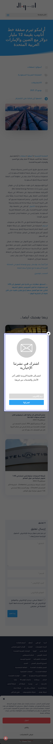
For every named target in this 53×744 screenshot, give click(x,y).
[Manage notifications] (6, 738)
